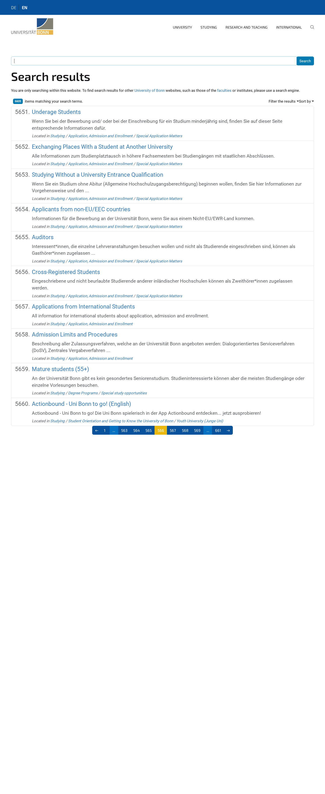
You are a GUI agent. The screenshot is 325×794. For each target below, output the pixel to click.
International (289, 27)
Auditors (43, 237)
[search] (310, 30)
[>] (228, 430)
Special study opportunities (124, 393)
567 (173, 430)
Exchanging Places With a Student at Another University (102, 146)
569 (197, 430)
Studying (209, 27)
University (182, 27)
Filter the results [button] (282, 101)
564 (136, 430)
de (13, 7)
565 (148, 430)
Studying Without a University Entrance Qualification (97, 174)
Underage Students (56, 112)
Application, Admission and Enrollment (100, 136)
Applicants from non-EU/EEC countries (81, 209)
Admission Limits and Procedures (74, 334)
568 (185, 430)
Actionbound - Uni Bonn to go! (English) (81, 404)
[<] (96, 430)
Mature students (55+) (60, 369)
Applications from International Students (83, 306)
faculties (224, 90)
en (24, 7)
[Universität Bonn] (32, 26)
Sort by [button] (305, 101)
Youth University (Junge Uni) (199, 421)
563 (124, 430)
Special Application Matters (159, 136)
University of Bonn (149, 90)
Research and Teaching (247, 27)
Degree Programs (83, 393)
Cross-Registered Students (66, 272)
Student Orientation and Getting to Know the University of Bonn (120, 421)
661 (218, 430)
